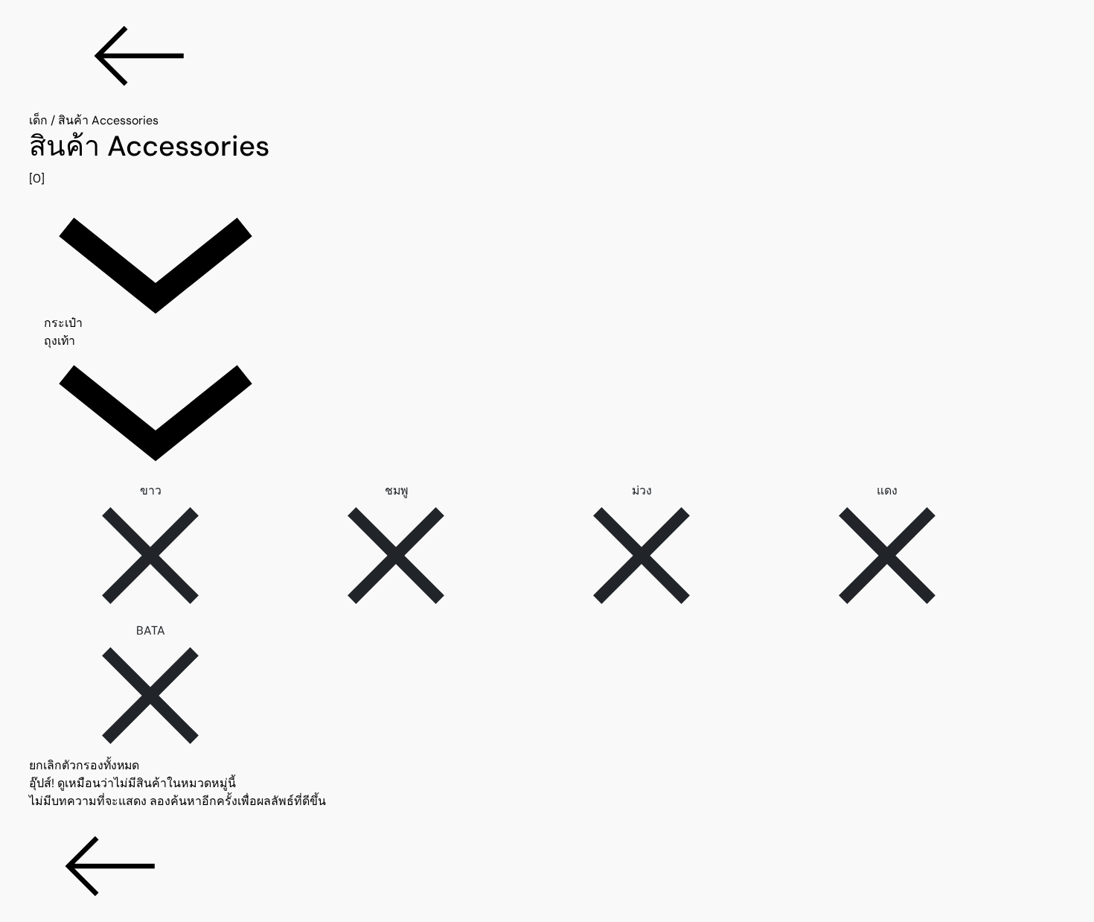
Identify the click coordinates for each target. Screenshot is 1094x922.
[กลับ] (547, 56)
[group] (547, 159)
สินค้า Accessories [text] (108, 120)
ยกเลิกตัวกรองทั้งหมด (84, 765)
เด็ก (38, 120)
